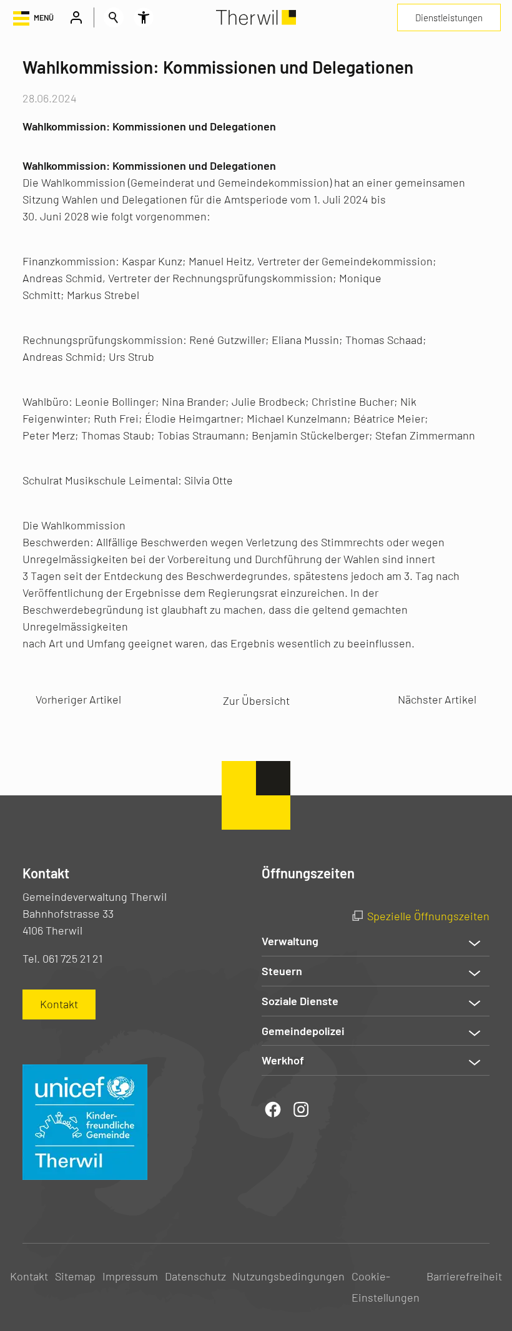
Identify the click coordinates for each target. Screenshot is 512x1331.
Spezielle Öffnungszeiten (428, 916)
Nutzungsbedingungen (288, 1276)
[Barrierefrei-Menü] (144, 17)
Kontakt (29, 1276)
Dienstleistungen (449, 17)
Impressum (130, 1276)
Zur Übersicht (256, 700)
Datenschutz (195, 1276)
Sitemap (75, 1276)
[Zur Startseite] (256, 17)
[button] (32, 17)
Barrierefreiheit (464, 1276)
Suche (114, 17)
